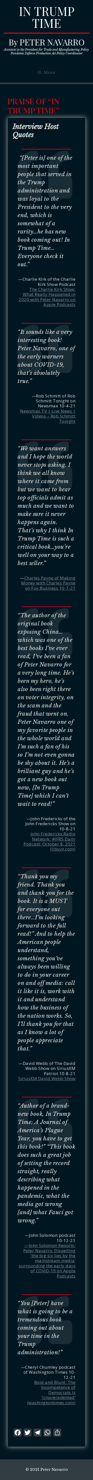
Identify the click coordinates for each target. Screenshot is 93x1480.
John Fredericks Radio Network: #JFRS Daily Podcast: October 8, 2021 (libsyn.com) (49, 841)
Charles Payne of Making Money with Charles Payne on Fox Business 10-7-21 (48, 583)
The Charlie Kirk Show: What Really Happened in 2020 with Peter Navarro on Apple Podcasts (47, 296)
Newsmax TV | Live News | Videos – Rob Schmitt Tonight (47, 416)
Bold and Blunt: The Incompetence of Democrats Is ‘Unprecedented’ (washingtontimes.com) (51, 1392)
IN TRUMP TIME (46, 17)
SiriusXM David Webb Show (46, 1078)
